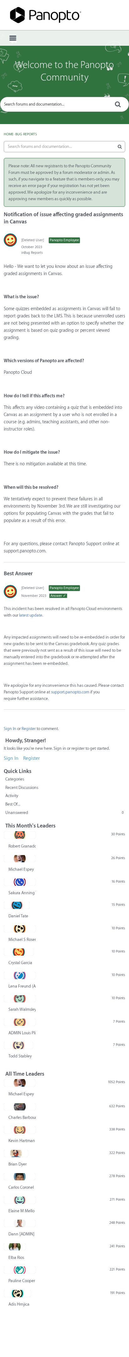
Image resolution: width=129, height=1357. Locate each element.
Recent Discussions (21, 787)
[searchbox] (64, 104)
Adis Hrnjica (18, 1304)
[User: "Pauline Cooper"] (20, 1270)
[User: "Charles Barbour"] (20, 1106)
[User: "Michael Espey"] (19, 858)
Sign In (10, 728)
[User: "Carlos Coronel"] (19, 1176)
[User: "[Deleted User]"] (10, 240)
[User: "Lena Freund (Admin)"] (20, 975)
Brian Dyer (17, 1164)
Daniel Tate (18, 916)
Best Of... (12, 804)
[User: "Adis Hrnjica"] (17, 1293)
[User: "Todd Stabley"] (18, 1045)
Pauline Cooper (21, 1280)
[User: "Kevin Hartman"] (20, 1130)
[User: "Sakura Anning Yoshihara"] (20, 882)
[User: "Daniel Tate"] (17, 905)
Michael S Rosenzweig (22, 939)
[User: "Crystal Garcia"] (19, 952)
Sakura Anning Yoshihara (22, 892)
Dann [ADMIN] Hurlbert (22, 1234)
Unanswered (64, 812)
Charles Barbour (22, 1117)
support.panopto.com (70, 692)
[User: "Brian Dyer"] (16, 1153)
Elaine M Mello (21, 1210)
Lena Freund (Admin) (22, 986)
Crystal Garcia (20, 962)
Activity (11, 795)
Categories (14, 779)
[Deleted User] (32, 240)
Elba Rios (16, 1257)
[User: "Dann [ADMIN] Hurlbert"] (20, 1223)
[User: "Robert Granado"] (20, 835)
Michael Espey (21, 869)
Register (29, 728)
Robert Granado (22, 846)
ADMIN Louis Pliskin (22, 1033)
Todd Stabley (20, 1056)
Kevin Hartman (21, 1140)
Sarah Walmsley (22, 1009)
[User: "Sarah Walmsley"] (20, 998)
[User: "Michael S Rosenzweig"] (20, 928)
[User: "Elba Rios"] (15, 1246)
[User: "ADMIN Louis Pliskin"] (20, 1022)
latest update (30, 615)
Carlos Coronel (21, 1187)
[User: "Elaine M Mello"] (20, 1200)
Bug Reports (33, 253)
